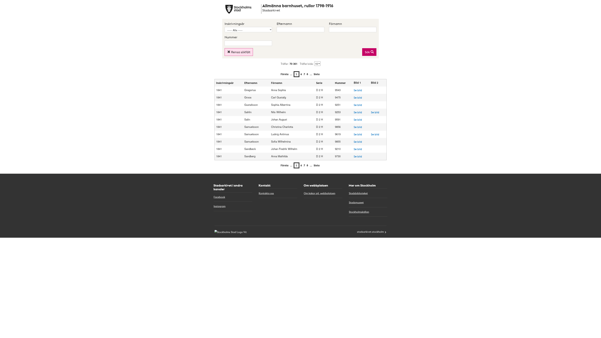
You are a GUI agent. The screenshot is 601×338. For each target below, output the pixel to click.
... (291, 74)
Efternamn (284, 24)
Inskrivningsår (234, 24)
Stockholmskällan (359, 211)
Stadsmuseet (356, 202)
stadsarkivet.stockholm (370, 231)
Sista (317, 74)
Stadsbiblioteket (358, 193)
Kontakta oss (266, 193)
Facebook (219, 197)
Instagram (220, 206)
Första (284, 74)
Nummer (231, 37)
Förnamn (335, 24)
